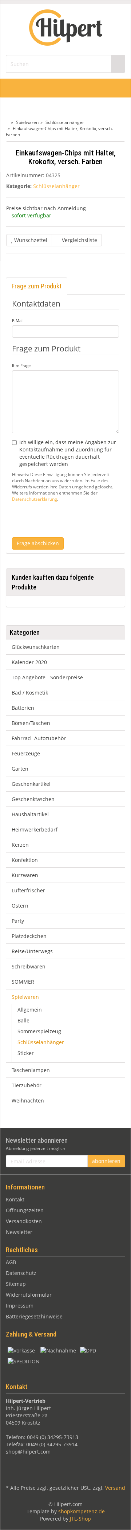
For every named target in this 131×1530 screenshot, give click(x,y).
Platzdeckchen (29, 936)
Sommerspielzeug (39, 1031)
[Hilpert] (65, 28)
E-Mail (18, 320)
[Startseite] (7, 122)
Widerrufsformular (29, 1294)
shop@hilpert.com (28, 1451)
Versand (115, 1487)
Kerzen (20, 844)
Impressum (19, 1305)
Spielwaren (25, 996)
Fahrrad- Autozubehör (39, 738)
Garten (20, 768)
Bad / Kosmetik (30, 692)
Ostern (20, 905)
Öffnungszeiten (25, 1210)
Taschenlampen (31, 1070)
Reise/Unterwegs (32, 951)
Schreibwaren (28, 966)
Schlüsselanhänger (56, 186)
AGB (11, 1262)
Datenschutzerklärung (34, 499)
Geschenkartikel (31, 783)
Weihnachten (28, 1100)
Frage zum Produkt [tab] (36, 286)
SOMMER (23, 981)
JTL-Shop (80, 1518)
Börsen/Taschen (31, 723)
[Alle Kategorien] (13, 88)
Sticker (25, 1053)
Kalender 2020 (29, 662)
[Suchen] (117, 64)
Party (18, 920)
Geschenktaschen (33, 799)
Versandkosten (24, 1221)
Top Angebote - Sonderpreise (47, 677)
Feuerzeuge (26, 753)
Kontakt (15, 1199)
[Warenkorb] (101, 88)
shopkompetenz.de (81, 1511)
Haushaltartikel (30, 814)
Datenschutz (21, 1273)
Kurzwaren (25, 875)
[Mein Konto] (117, 88)
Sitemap (16, 1283)
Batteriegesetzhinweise (34, 1316)
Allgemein (29, 1009)
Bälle (23, 1020)
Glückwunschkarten (36, 646)
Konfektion (25, 859)
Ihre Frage (21, 365)
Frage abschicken (38, 543)
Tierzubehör (26, 1085)
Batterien (23, 707)
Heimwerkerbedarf (34, 829)
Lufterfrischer (28, 890)
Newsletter (19, 1232)
